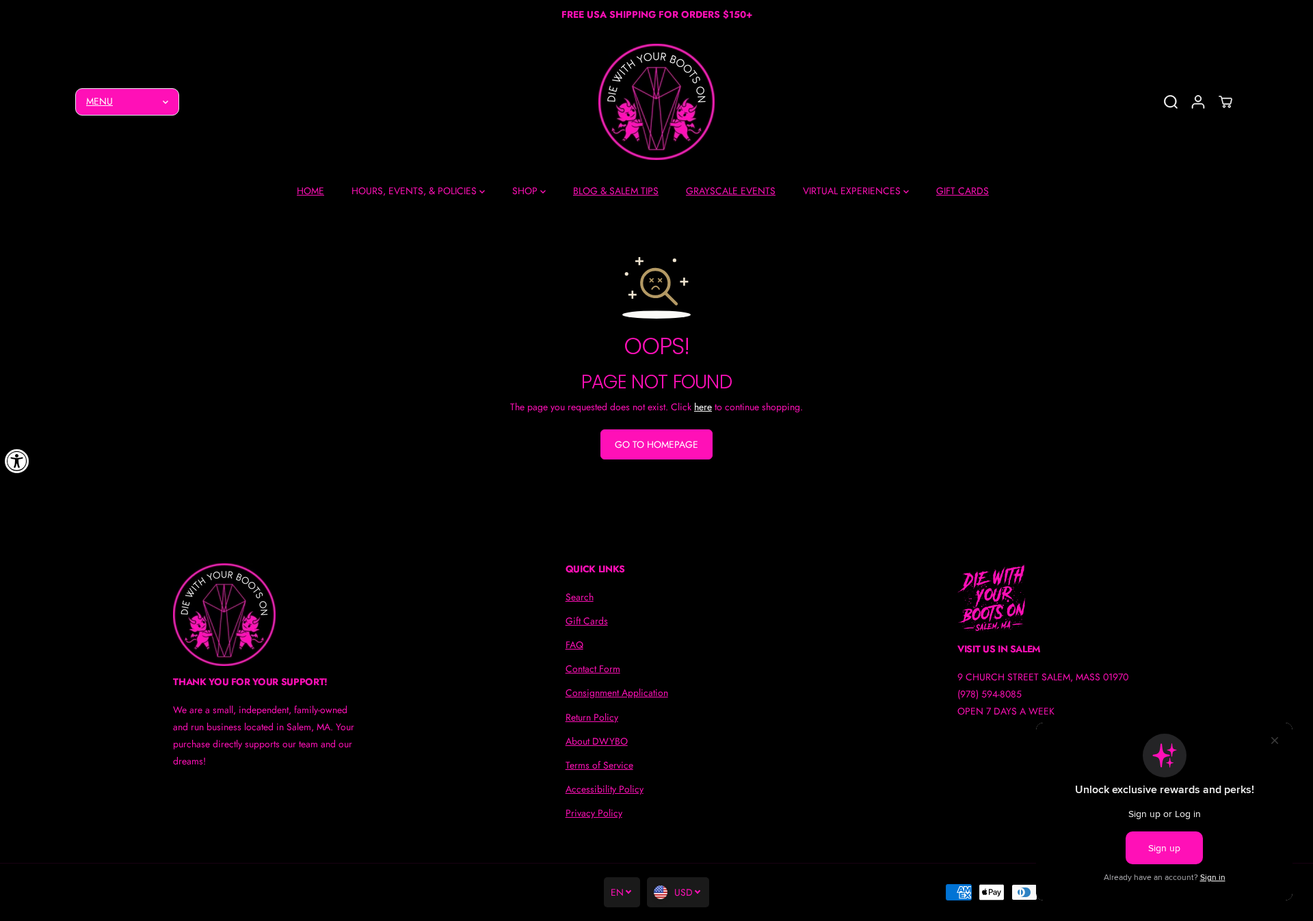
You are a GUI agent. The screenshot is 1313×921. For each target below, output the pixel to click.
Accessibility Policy (605, 789)
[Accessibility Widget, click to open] (17, 461)
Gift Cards (587, 621)
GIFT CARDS (962, 191)
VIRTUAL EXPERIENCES (853, 191)
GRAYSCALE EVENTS (730, 191)
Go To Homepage (656, 444)
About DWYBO (597, 741)
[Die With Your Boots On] (656, 102)
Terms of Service (599, 765)
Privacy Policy (594, 813)
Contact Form (593, 669)
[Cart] (1225, 102)
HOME (310, 191)
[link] (264, 614)
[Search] (1170, 102)
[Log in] (1198, 102)
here (703, 407)
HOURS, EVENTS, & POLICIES (415, 191)
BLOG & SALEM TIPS (616, 191)
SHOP (526, 191)
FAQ (574, 645)
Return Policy (592, 717)
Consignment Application (617, 692)
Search (580, 597)
